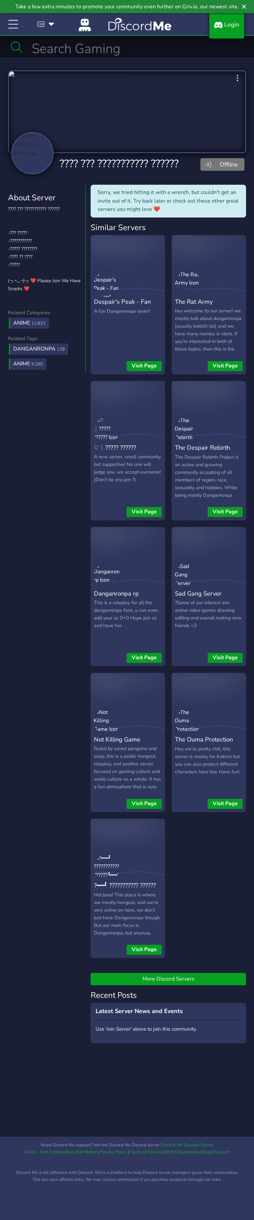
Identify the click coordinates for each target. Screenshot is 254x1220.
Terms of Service (146, 1152)
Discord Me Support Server (187, 1145)
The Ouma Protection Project (204, 744)
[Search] (16, 47)
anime (28, 363)
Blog (206, 1152)
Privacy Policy (113, 1152)
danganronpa (39, 349)
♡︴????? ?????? (115, 447)
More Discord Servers (168, 979)
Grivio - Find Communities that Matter (60, 1152)
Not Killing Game (117, 739)
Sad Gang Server (198, 593)
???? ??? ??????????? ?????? (119, 164)
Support (222, 1152)
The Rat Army (194, 301)
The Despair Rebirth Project (202, 452)
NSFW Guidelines (182, 1152)
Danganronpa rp (116, 593)
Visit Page (144, 365)
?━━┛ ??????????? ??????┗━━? (125, 890)
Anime (29, 323)
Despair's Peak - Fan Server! (122, 306)
